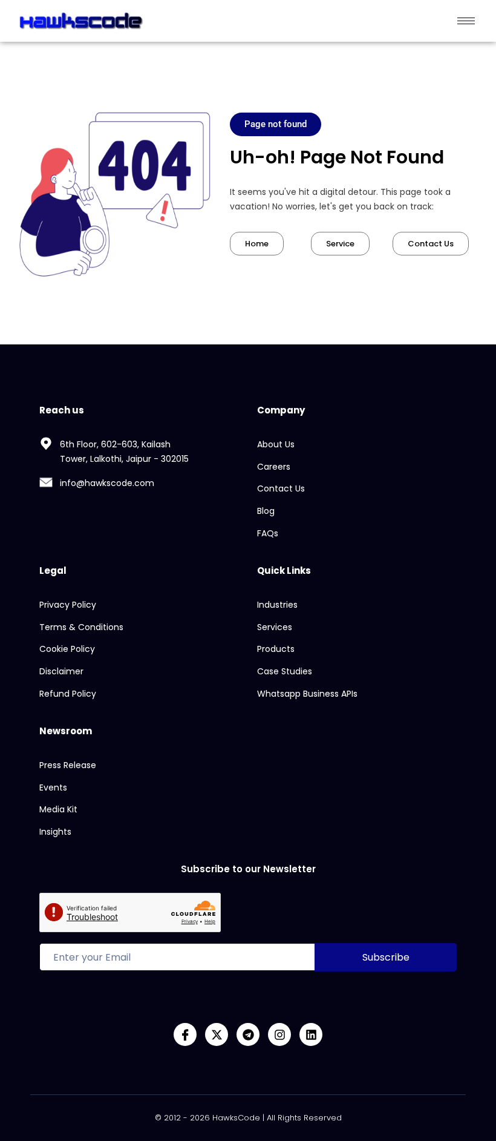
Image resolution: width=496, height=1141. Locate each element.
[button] (275, 124)
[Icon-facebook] (185, 1034)
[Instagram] (279, 1034)
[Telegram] (248, 1034)
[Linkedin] (310, 1034)
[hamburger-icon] (466, 21)
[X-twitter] (216, 1034)
